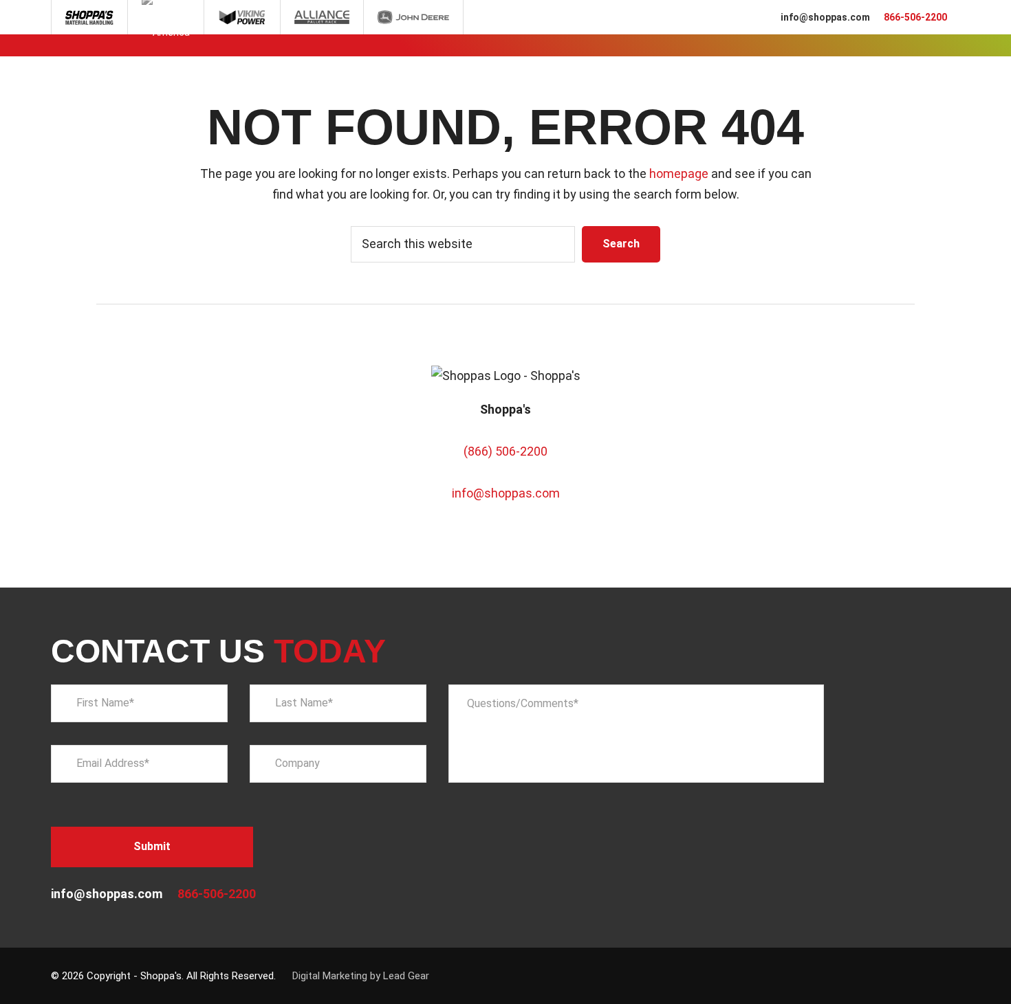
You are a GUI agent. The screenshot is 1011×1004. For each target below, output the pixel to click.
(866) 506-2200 (505, 451)
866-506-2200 (915, 17)
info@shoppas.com (825, 17)
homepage (678, 173)
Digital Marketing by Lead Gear (360, 976)
